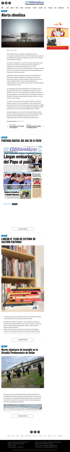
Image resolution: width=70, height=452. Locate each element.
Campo (16, 8)
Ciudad (21, 8)
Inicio (7, 8)
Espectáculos (28, 8)
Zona (55, 8)
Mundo (12, 8)
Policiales (50, 8)
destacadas (21, 121)
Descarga (15, 204)
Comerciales (61, 8)
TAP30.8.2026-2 (7, 204)
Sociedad (41, 8)
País (45, 8)
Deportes (35, 8)
